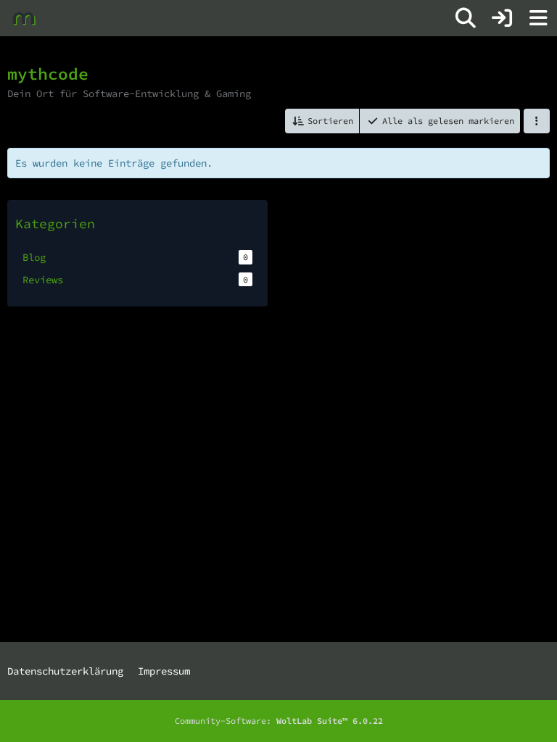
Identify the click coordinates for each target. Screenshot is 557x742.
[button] (322, 121)
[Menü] (538, 18)
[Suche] (465, 18)
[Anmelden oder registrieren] (501, 18)
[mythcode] (23, 18)
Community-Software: (279, 720)
